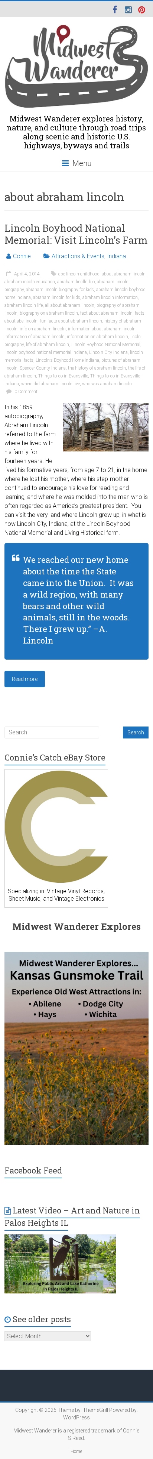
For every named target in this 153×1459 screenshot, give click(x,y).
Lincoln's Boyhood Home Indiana (67, 360)
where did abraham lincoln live (50, 383)
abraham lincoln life (23, 305)
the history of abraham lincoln (97, 368)
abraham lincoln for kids (56, 297)
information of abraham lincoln (34, 336)
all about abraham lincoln (69, 305)
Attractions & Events (78, 256)
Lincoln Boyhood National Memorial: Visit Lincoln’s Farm (75, 234)
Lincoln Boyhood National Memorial (105, 344)
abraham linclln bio (76, 281)
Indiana (116, 256)
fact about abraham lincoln (106, 313)
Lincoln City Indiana (108, 352)
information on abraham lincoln (97, 336)
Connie (22, 256)
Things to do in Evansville (63, 376)
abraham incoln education (29, 281)
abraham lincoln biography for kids (60, 289)
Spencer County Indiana (43, 368)
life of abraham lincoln (47, 344)
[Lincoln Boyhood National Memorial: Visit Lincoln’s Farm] (106, 406)
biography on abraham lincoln (49, 313)
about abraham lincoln (124, 274)
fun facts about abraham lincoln (71, 321)
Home (76, 1451)
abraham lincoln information (110, 297)
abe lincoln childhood (79, 274)
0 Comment (25, 391)
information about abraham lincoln (102, 328)
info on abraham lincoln (43, 328)
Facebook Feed (33, 1170)
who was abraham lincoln (107, 383)
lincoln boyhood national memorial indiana (45, 352)
